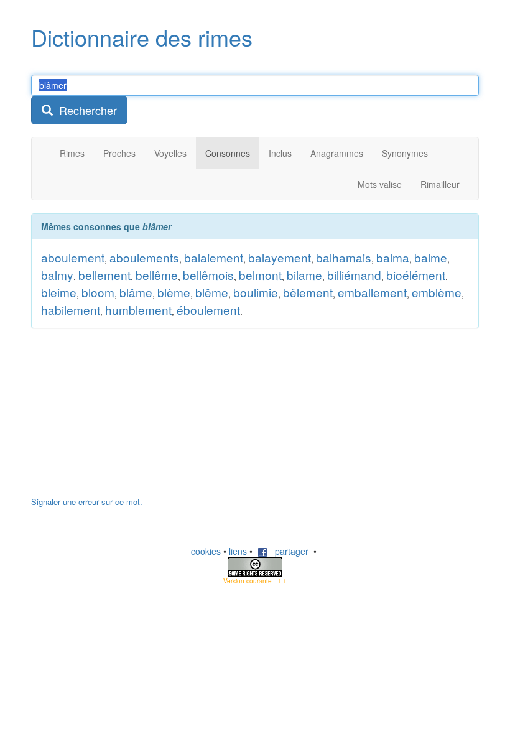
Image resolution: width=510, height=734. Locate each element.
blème (173, 292)
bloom (97, 292)
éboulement (208, 309)
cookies (206, 551)
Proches (119, 153)
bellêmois (208, 274)
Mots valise (380, 184)
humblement (138, 309)
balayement (279, 257)
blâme (135, 292)
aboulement (72, 257)
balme (430, 257)
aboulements (144, 257)
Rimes (72, 153)
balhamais (343, 257)
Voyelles (170, 153)
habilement (70, 309)
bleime (58, 292)
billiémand (354, 274)
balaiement (213, 257)
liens (238, 551)
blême (211, 292)
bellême (157, 274)
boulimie (255, 292)
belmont (260, 274)
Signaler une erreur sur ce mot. (86, 502)
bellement (104, 274)
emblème (436, 292)
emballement (372, 292)
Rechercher (85, 110)
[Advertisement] (124, 418)
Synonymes (405, 153)
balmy (57, 274)
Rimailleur (440, 184)
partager (287, 551)
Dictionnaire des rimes (142, 37)
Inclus (280, 153)
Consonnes (227, 153)
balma (392, 257)
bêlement (308, 292)
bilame (304, 274)
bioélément (415, 274)
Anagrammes (336, 153)
